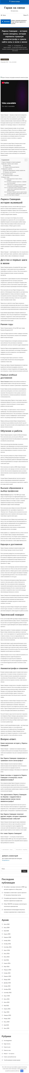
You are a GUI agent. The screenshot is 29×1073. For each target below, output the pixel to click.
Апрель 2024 (7, 963)
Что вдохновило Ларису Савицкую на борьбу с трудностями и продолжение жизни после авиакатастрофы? (17, 189)
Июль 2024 (7, 953)
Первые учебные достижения (12, 167)
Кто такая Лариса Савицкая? (13, 195)
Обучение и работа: (7, 169)
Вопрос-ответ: (6, 177)
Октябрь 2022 (7, 989)
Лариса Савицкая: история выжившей (11, 162)
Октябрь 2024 (7, 944)
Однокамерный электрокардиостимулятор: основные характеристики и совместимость (14, 911)
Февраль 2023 (7, 976)
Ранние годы (8, 165)
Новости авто (7, 1047)
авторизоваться (5, 860)
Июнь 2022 (6, 1002)
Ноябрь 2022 (7, 986)
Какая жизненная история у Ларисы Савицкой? (14, 179)
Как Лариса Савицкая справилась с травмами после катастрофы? (16, 182)
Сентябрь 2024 (8, 947)
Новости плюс (7, 1050)
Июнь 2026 (6, 927)
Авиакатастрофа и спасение (12, 175)
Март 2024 (6, 966)
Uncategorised (4, 59)
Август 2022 (7, 996)
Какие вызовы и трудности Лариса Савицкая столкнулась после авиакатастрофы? (16, 185)
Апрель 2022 (7, 1009)
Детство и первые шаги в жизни (10, 164)
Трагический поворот (8, 174)
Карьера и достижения (10, 172)
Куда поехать (7, 1044)
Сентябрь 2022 (7, 992)
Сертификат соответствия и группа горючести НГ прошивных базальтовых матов (15, 894)
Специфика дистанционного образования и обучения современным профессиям (14, 899)
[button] (25, 160)
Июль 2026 (6, 924)
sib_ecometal (12, 62)
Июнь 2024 (7, 957)
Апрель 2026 (7, 934)
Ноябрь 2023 (7, 973)
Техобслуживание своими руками (12, 1060)
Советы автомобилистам (10, 1057)
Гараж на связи (14, 8)
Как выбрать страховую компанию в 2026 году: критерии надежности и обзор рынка (17, 22)
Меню (4, 15)
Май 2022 (6, 1005)
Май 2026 (6, 931)
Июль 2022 (6, 999)
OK (22, 1071)
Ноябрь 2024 (7, 940)
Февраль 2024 (7, 970)
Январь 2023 (7, 979)
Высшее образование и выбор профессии (15, 170)
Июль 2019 (6, 1028)
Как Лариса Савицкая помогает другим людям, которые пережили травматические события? (17, 192)
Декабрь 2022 (7, 983)
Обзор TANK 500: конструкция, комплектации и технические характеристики (15, 905)
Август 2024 (7, 950)
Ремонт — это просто (9, 1053)
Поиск (25, 15)
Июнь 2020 (6, 1022)
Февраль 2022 (7, 1015)
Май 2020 (6, 1025)
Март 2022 (6, 1012)
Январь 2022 (7, 1018)
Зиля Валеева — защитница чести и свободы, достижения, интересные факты (8, 849)
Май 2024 (6, 960)
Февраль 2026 (7, 937)
